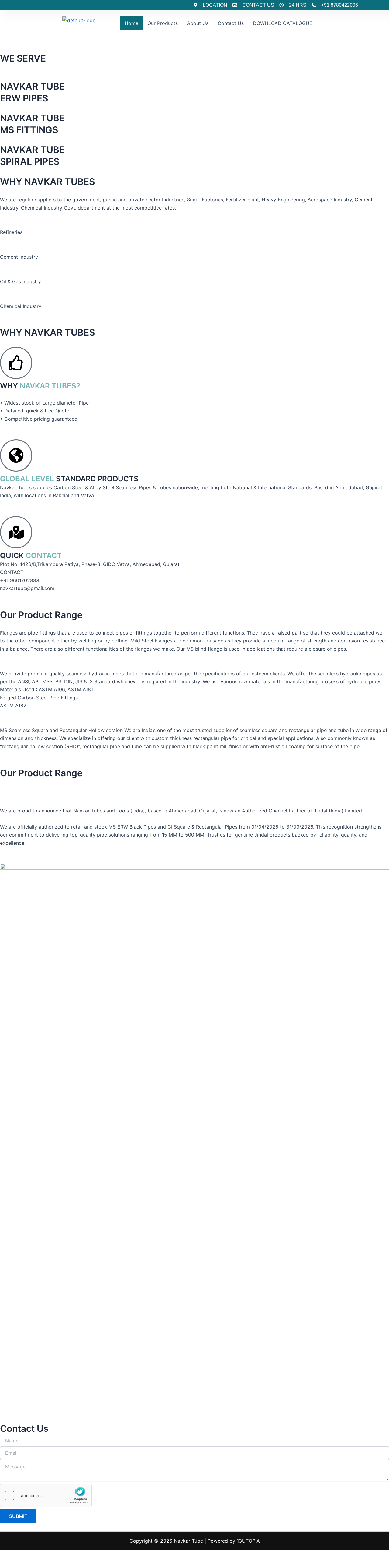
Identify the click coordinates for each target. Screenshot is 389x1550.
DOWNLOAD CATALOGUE (282, 23)
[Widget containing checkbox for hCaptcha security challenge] (46, 1495)
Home (131, 23)
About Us (197, 23)
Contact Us (231, 23)
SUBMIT (18, 1516)
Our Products (162, 23)
